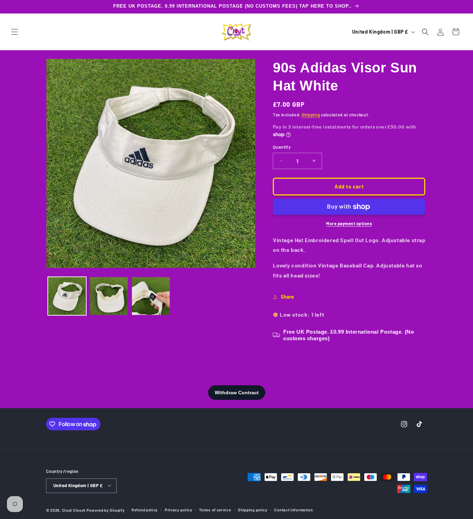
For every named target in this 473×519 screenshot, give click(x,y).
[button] (14, 31)
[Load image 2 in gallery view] (109, 296)
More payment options (349, 223)
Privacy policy (179, 509)
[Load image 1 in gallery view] (67, 296)
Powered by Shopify (106, 510)
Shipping (311, 114)
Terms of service (215, 509)
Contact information (293, 509)
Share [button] (287, 297)
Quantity (282, 147)
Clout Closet (74, 510)
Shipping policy (253, 509)
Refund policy (145, 509)
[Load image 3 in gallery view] (151, 296)
